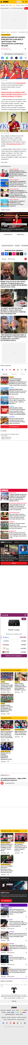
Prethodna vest (8, 234)
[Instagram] (14, 253)
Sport (8, 32)
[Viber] (2, 253)
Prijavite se (7, 900)
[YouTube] (17, 253)
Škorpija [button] (25, 984)
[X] (10, 253)
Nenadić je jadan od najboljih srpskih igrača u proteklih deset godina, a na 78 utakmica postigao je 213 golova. (14, 94)
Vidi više (14, 1001)
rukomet (17, 245)
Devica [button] (17, 984)
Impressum (14, 1017)
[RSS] (22, 369)
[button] (25, 49)
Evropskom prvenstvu (15, 144)
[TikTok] (21, 253)
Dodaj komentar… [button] (10, 783)
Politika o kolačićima (22, 1017)
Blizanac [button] (8, 984)
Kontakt (9, 1017)
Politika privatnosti (11, 1019)
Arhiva (4, 1019)
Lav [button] (14, 984)
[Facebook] (6, 253)
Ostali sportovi (14, 32)
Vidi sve (14, 563)
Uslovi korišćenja (21, 1019)
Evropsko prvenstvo (7, 245)
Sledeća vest (20, 234)
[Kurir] (4, 2)
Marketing (3, 1017)
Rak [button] (12, 984)
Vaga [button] (21, 984)
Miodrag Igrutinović (5, 48)
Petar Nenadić (21, 83)
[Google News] (25, 253)
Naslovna (3, 32)
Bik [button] (4, 984)
